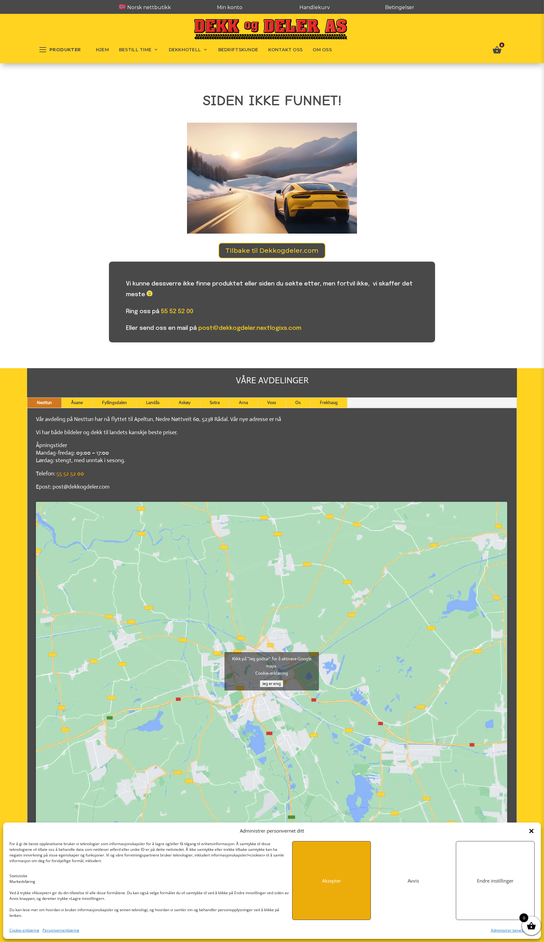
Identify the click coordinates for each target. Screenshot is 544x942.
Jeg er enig (271, 683)
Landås (153, 402)
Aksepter (331, 881)
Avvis (413, 881)
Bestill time (135, 50)
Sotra (215, 402)
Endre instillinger (495, 881)
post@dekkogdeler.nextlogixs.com (249, 328)
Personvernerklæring (60, 930)
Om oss (322, 50)
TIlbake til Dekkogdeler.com (272, 250)
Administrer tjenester (509, 930)
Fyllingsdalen (114, 402)
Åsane (77, 402)
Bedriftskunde (238, 50)
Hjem (102, 50)
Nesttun (44, 402)
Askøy (184, 402)
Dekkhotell (185, 50)
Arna (243, 402)
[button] (531, 831)
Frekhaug (329, 402)
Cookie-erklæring (24, 930)
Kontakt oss (285, 50)
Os (298, 402)
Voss (271, 402)
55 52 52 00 (177, 311)
